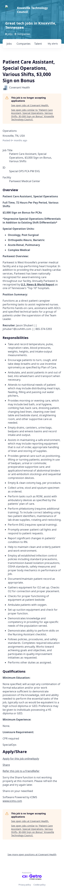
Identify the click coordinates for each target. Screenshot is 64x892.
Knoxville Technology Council (32, 10)
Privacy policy (25, 884)
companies (24, 43)
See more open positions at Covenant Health (32, 854)
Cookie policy (39, 884)
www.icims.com (12, 801)
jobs (9, 43)
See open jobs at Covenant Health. (30, 105)
